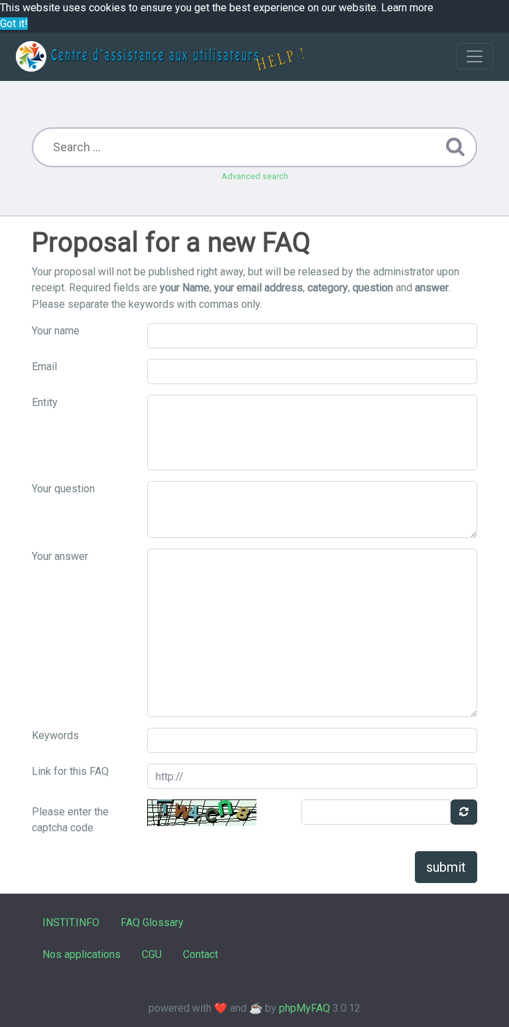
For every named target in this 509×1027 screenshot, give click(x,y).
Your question (63, 488)
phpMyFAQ (304, 1008)
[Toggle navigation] (474, 56)
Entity (45, 402)
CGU (152, 954)
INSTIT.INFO (70, 922)
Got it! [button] (14, 23)
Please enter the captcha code (70, 819)
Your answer (60, 556)
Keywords (55, 735)
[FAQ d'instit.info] (160, 56)
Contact (200, 954)
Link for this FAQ (70, 771)
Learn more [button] (407, 7)
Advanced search (254, 176)
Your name (56, 330)
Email (44, 366)
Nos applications (81, 954)
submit (446, 867)
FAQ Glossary (152, 922)
